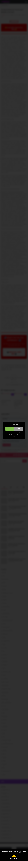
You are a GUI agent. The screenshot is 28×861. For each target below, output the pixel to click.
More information (14, 858)
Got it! (14, 855)
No (19, 428)
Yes (10, 428)
